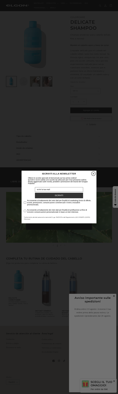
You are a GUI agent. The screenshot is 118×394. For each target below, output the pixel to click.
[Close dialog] (93, 174)
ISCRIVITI (59, 195)
